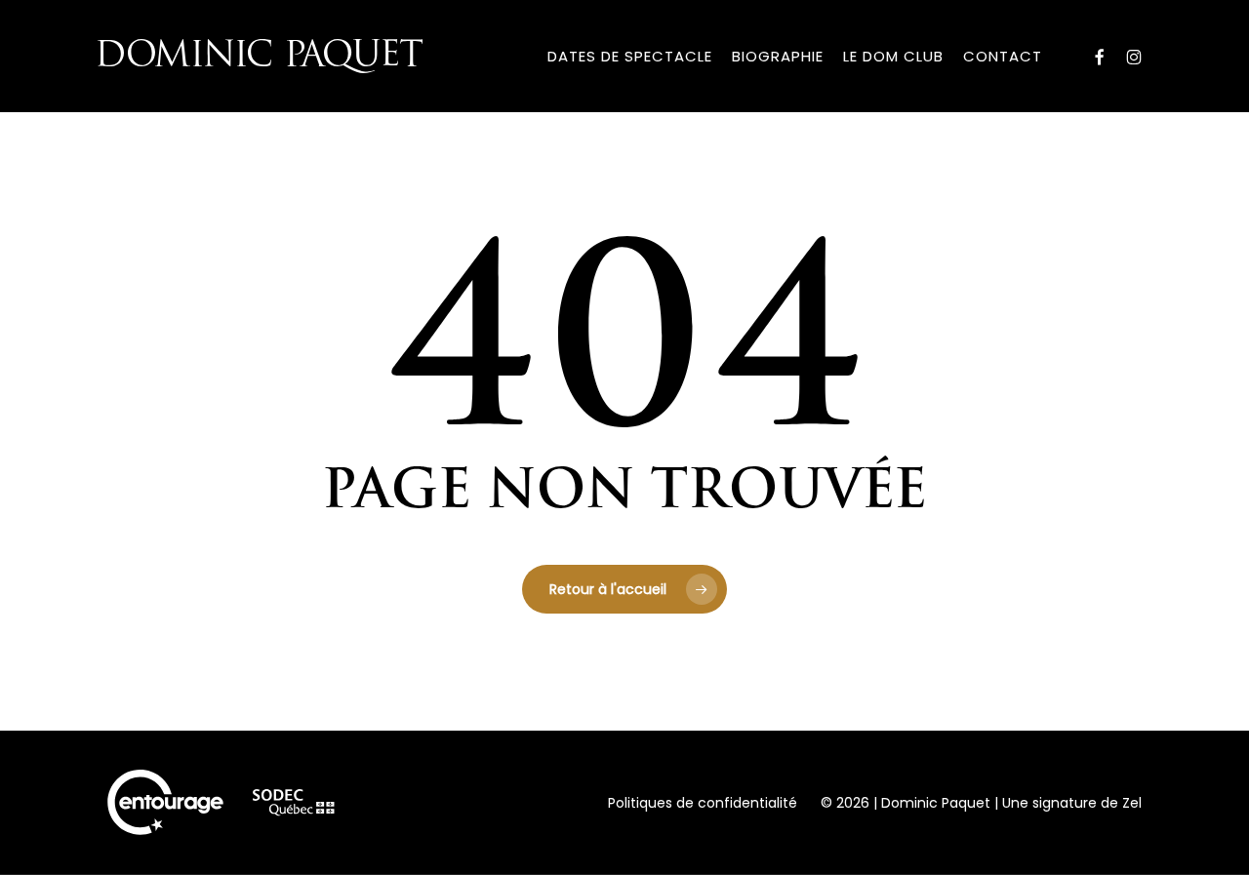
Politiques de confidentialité (702, 803)
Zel (1132, 803)
